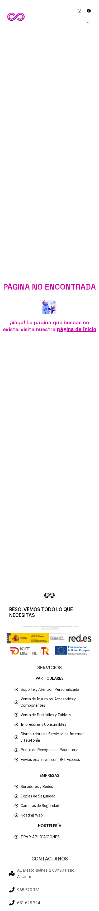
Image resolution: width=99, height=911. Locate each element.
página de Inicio (76, 329)
